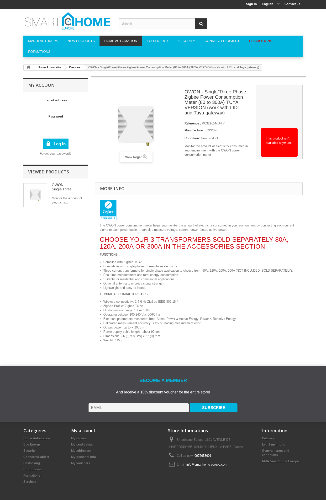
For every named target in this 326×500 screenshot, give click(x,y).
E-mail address (56, 100)
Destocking (31, 463)
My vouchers (80, 463)
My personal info (83, 457)
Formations (31, 475)
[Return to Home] (28, 67)
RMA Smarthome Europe (280, 461)
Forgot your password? (55, 153)
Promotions (32, 469)
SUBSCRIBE (213, 408)
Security (29, 450)
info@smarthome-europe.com (206, 464)
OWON (211, 130)
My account (43, 85)
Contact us (292, 4)
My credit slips (82, 444)
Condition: (192, 138)
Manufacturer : (195, 130)
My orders (78, 438)
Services (29, 482)
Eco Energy (32, 444)
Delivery (268, 438)
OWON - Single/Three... (63, 187)
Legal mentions (273, 444)
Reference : (192, 123)
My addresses (81, 450)
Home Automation (36, 438)
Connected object (36, 457)
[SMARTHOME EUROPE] (67, 21)
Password (55, 116)
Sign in (251, 4)
